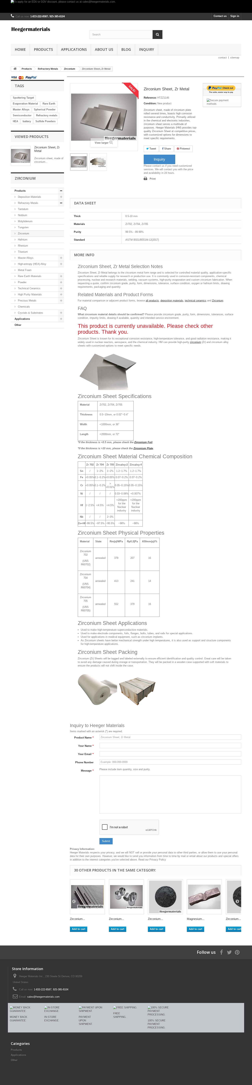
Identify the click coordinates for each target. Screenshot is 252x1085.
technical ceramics (195, 300)
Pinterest (184, 148)
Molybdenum (24, 221)
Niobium (22, 215)
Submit (106, 841)
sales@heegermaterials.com (43, 996)
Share (167, 148)
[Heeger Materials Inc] (47, 29)
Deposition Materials (29, 196)
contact (222, 57)
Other (18, 324)
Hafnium (22, 239)
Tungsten (23, 227)
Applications (74, 49)
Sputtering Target (23, 97)
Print (153, 178)
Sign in (234, 16)
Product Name (84, 737)
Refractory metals (46, 115)
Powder (21, 282)
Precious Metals (26, 300)
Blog (126, 49)
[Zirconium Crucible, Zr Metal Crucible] (126, 896)
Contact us (220, 16)
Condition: (150, 103)
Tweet (152, 148)
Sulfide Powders (45, 121)
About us (104, 49)
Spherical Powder (45, 109)
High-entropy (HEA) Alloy (31, 263)
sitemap (234, 57)
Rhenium (22, 245)
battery (27, 121)
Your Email (86, 754)
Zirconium (23, 233)
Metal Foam (24, 270)
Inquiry (146, 49)
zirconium (195, 342)
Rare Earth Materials (29, 276)
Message (87, 770)
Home (20, 49)
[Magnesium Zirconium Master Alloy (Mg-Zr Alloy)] (204, 896)
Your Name (86, 745)
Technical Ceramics (28, 288)
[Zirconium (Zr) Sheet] (78, 162)
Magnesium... (195, 918)
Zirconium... (77, 918)
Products (43, 49)
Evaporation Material (25, 103)
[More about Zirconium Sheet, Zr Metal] (21, 156)
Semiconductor (22, 115)
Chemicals (23, 306)
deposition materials (171, 300)
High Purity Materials (29, 294)
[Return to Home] (15, 69)
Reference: (150, 97)
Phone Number (84, 762)
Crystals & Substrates (30, 312)
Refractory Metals (27, 202)
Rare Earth (49, 103)
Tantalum (22, 209)
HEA (15, 121)
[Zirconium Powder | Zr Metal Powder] (165, 896)
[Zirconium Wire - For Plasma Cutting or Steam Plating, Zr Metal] (87, 896)
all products (152, 300)
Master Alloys (21, 109)
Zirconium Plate (143, 448)
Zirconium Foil (143, 442)
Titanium (22, 251)
